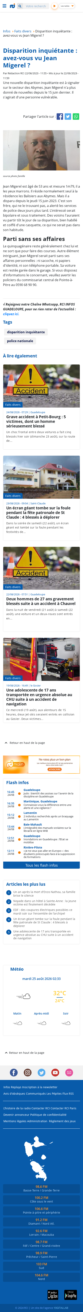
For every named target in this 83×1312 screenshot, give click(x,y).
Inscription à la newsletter (39, 1087)
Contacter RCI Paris (63, 1108)
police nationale (20, 341)
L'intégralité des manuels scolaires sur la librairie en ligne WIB (47, 829)
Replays (16, 1087)
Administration (37, 1121)
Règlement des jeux (62, 1121)
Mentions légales (14, 1121)
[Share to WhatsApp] (76, 116)
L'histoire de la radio (17, 1108)
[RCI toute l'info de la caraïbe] (13, 5)
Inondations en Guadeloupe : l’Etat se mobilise (46, 840)
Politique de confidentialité (48, 1115)
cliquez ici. (11, 314)
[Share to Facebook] (60, 116)
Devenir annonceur (16, 1115)
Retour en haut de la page (27, 743)
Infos (6, 1087)
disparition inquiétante (26, 332)
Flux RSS (68, 1093)
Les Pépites (54, 1093)
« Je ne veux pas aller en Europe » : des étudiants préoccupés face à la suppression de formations (49, 854)
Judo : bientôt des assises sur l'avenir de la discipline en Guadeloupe (48, 795)
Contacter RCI (40, 1108)
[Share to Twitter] (68, 116)
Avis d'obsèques (14, 1093)
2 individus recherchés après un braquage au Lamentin (48, 817)
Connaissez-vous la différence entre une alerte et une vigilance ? (47, 806)
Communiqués (36, 1093)
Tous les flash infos (41, 865)
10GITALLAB (61, 1308)
